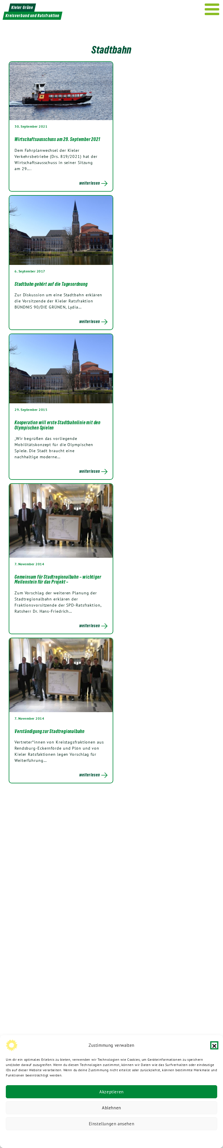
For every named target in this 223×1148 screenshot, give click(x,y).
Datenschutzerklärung (82, 1137)
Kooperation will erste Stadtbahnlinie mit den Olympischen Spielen (57, 425)
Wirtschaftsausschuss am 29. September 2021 (57, 139)
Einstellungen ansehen (111, 1123)
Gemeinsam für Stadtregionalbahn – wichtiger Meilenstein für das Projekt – (58, 579)
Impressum (150, 1137)
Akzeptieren (111, 1091)
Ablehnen (111, 1107)
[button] (214, 1045)
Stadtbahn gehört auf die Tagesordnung (51, 284)
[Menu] (212, 9)
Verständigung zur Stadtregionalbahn (49, 731)
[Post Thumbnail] (61, 90)
